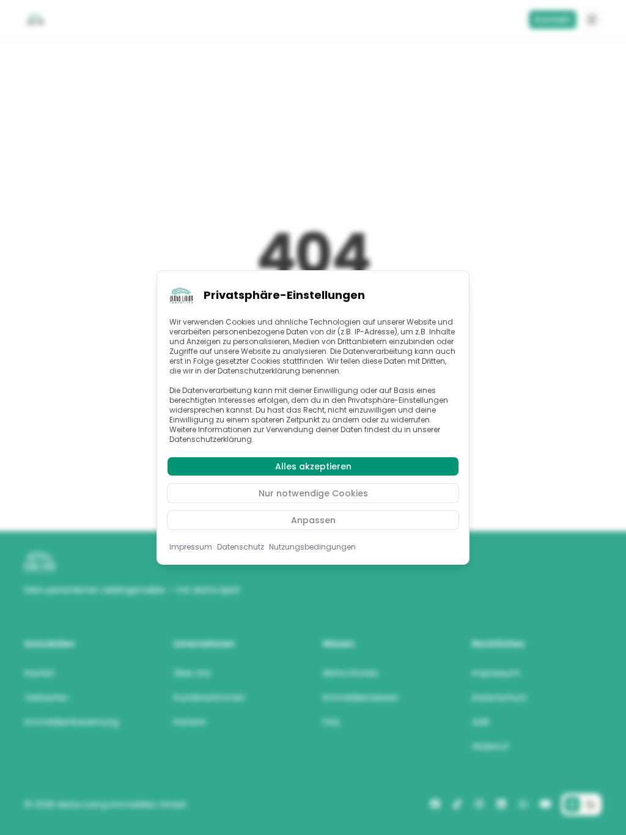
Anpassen (313, 520)
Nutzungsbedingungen (312, 547)
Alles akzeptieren (313, 466)
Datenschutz (240, 547)
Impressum (190, 547)
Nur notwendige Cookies (313, 493)
